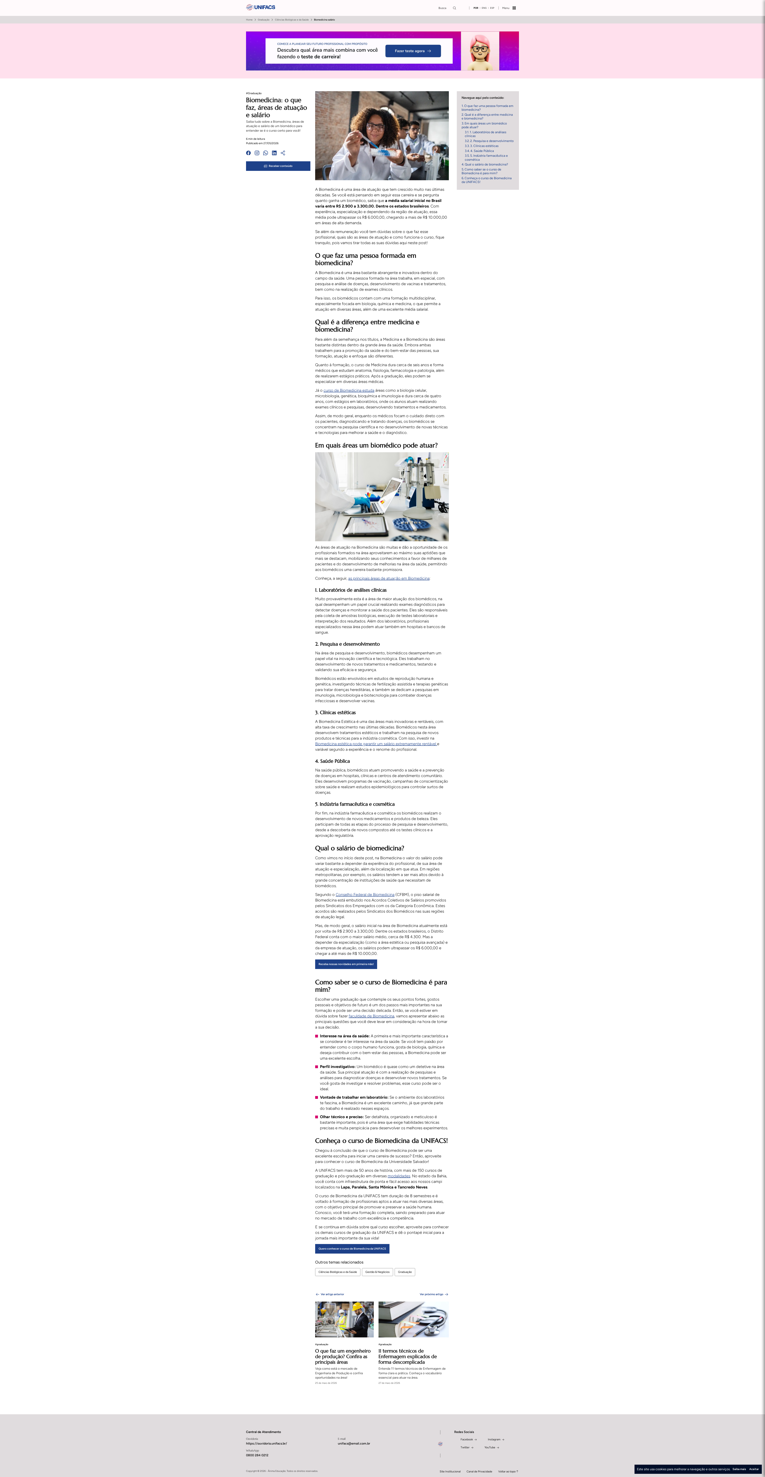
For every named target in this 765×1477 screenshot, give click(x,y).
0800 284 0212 (257, 1455)
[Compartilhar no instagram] (257, 154)
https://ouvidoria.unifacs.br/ (266, 1443)
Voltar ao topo (507, 1471)
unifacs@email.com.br (354, 1443)
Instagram (494, 1439)
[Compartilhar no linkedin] (274, 154)
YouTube (489, 1447)
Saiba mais (739, 1469)
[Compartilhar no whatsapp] (265, 154)
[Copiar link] (282, 154)
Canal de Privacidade (479, 1471)
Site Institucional (450, 1471)
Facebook (467, 1439)
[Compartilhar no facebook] (248, 154)
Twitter (465, 1447)
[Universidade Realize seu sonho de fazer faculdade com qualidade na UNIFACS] (260, 8)
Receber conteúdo (280, 166)
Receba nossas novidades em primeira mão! (346, 964)
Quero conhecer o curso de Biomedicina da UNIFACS (352, 1248)
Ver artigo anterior (332, 1294)
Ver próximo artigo (431, 1294)
